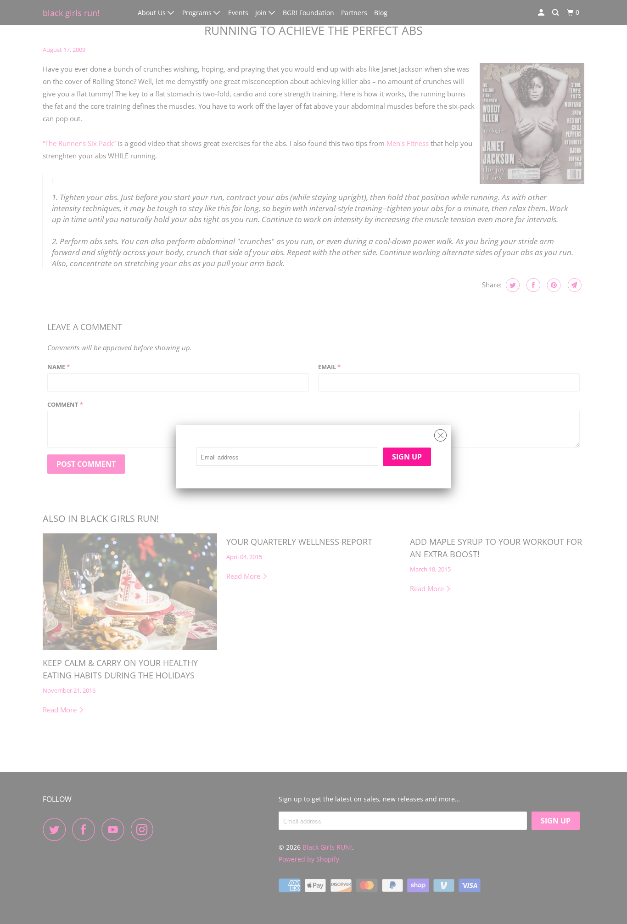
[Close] (440, 433)
